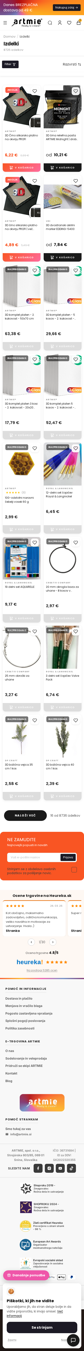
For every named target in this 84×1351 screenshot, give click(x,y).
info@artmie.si (21, 1134)
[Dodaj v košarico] (22, 168)
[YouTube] (60, 1168)
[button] (72, 64)
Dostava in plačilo (18, 998)
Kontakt (11, 1073)
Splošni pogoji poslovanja (25, 1021)
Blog (8, 1080)
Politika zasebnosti (19, 1028)
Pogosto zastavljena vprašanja (28, 1013)
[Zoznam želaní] (69, 22)
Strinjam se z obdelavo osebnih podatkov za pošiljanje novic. (31, 871)
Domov (9, 36)
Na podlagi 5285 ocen (42, 970)
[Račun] (60, 23)
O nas (9, 1051)
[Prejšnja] (31, 942)
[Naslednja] (52, 942)
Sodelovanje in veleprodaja (26, 1058)
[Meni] (5, 22)
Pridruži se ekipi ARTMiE (24, 1066)
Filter (8, 64)
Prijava (68, 857)
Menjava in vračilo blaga (23, 1006)
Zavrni (12, 1340)
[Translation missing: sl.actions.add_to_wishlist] (35, 91)
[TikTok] (71, 1168)
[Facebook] (38, 1168)
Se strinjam (42, 1327)
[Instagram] (49, 1168)
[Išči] (50, 23)
